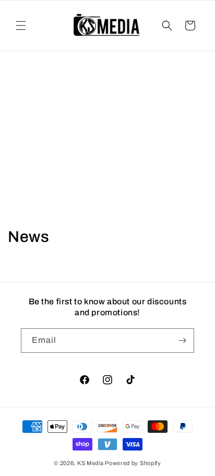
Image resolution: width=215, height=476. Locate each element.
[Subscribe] (182, 340)
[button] (20, 25)
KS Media (90, 463)
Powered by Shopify (133, 463)
